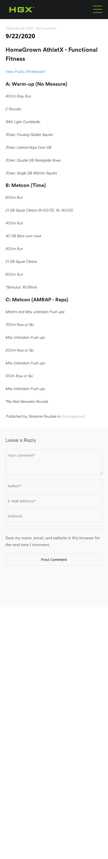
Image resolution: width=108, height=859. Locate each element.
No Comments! (46, 28)
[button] (97, 9)
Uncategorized (73, 416)
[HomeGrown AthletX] (31, 18)
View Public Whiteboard (25, 72)
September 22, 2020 (20, 28)
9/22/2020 (20, 36)
